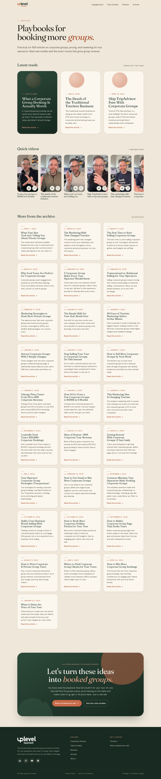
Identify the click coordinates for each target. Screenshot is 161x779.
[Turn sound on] (29, 188)
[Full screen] (34, 188)
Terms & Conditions (85, 773)
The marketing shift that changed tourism (120, 195)
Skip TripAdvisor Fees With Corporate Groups (123, 102)
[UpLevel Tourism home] (22, 4)
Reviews (125, 4)
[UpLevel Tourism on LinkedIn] (19, 760)
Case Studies (112, 4)
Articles (136, 4)
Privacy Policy (70, 773)
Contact (113, 741)
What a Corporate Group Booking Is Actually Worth (36, 102)
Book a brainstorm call (65, 703)
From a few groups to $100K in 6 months (27, 195)
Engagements (97, 4)
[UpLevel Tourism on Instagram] (25, 760)
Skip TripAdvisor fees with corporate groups (97, 195)
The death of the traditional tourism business (49, 196)
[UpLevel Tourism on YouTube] (31, 760)
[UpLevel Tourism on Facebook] (38, 760)
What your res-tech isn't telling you (73, 195)
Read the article (29, 127)
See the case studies (96, 703)
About (73, 758)
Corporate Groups (78, 741)
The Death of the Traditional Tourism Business (79, 102)
